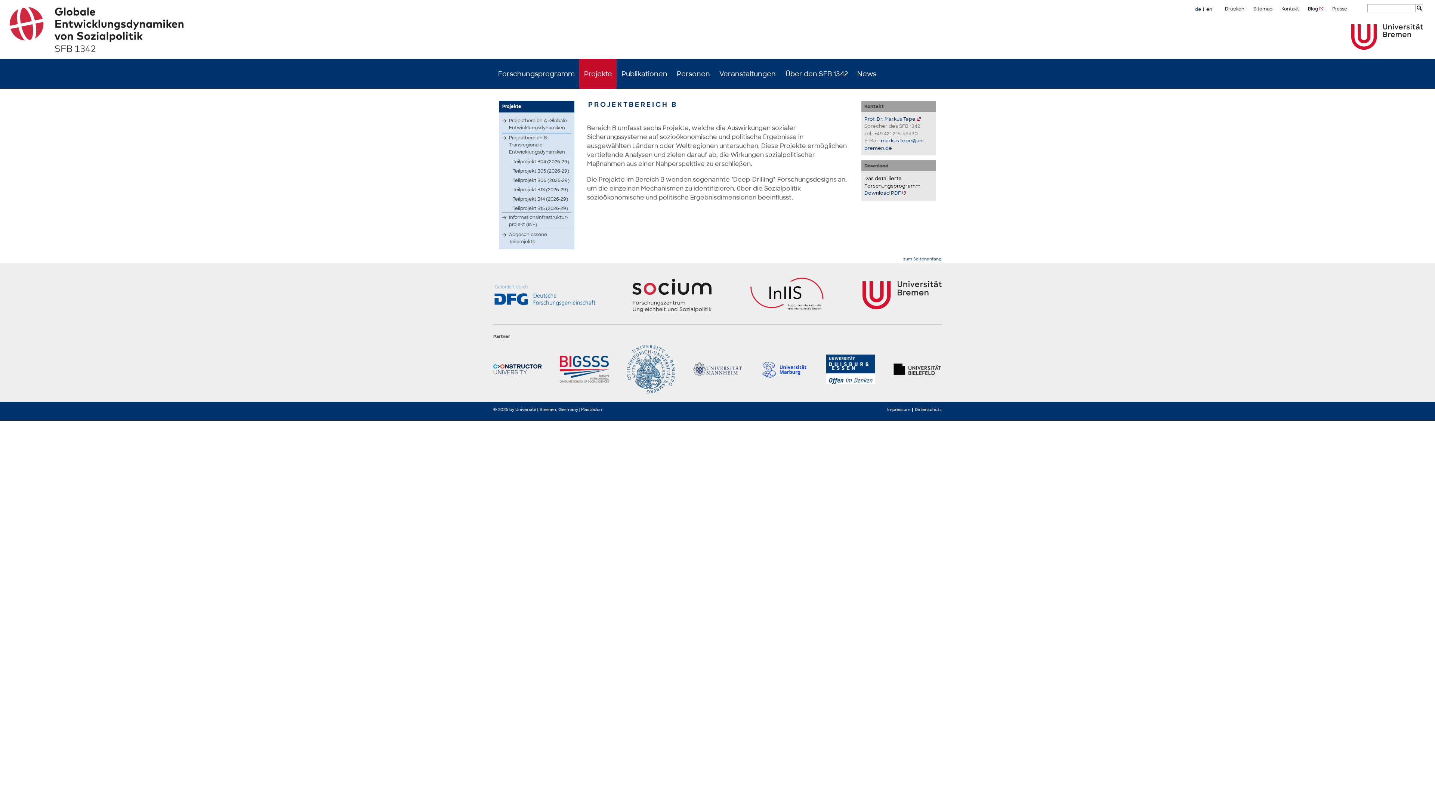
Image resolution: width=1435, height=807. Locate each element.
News (866, 73)
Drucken (1234, 9)
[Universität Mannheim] (717, 369)
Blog (1313, 9)
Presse (1339, 9)
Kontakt (1290, 9)
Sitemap (1262, 9)
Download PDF (882, 193)
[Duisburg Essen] (850, 369)
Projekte (598, 73)
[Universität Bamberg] (651, 369)
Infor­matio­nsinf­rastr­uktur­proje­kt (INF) (538, 221)
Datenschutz (928, 409)
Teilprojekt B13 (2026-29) (540, 190)
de (1198, 9)
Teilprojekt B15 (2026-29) (540, 208)
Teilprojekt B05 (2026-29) (541, 171)
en (1209, 9)
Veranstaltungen (747, 73)
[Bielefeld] (917, 369)
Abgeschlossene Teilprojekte (528, 238)
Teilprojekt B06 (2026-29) (541, 180)
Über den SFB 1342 (817, 73)
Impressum (898, 409)
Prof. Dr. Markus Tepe (890, 119)
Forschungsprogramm (536, 73)
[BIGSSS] (584, 369)
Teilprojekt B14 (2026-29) (540, 199)
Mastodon (591, 409)
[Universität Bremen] (1387, 37)
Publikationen (644, 73)
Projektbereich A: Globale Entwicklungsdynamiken (538, 124)
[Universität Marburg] (784, 369)
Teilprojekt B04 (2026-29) (541, 162)
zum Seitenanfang (922, 259)
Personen (693, 73)
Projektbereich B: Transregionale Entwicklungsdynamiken (537, 145)
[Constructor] (517, 369)
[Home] (718, 29)
